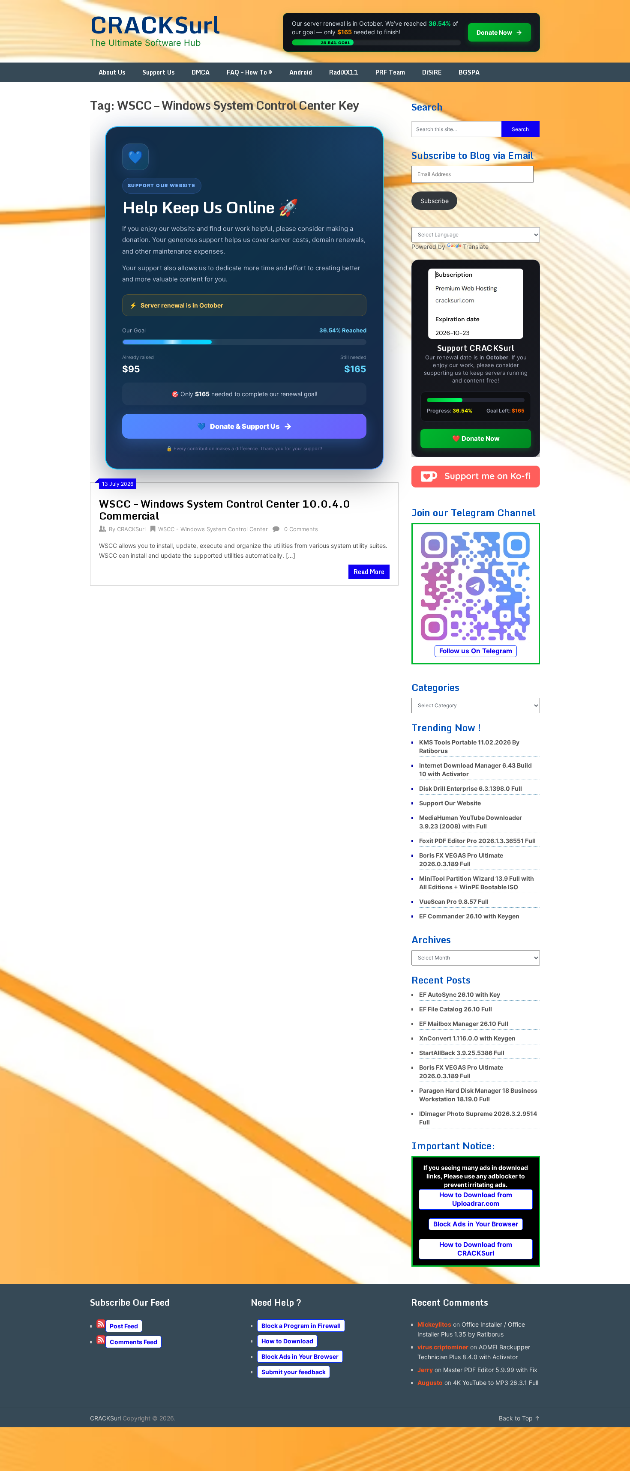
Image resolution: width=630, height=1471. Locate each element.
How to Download (287, 1341)
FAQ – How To (247, 72)
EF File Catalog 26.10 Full (455, 1009)
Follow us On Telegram (475, 651)
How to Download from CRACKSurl (475, 1249)
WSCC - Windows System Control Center (213, 529)
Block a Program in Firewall (301, 1325)
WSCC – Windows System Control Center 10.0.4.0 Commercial (224, 509)
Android (300, 72)
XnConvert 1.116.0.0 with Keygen (467, 1038)
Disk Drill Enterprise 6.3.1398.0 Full (470, 788)
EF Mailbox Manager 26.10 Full (463, 1023)
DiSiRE (431, 72)
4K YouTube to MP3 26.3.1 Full (495, 1382)
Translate (476, 246)
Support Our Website (450, 803)
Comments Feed (133, 1341)
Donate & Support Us (244, 426)
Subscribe (434, 200)
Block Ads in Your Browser (475, 1224)
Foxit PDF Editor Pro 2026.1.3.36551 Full (477, 840)
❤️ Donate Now (476, 438)
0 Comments (301, 529)
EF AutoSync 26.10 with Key (459, 994)
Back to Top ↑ (519, 1418)
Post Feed (124, 1326)
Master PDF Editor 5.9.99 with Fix (490, 1369)
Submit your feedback (293, 1371)
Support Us (158, 72)
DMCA (201, 72)
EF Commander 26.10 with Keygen (469, 916)
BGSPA (469, 72)
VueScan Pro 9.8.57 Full (454, 901)
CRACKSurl (155, 24)
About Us (112, 72)
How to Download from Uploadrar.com (475, 1199)
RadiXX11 (343, 72)
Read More (369, 572)
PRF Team (390, 72)
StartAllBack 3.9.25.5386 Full (461, 1052)
